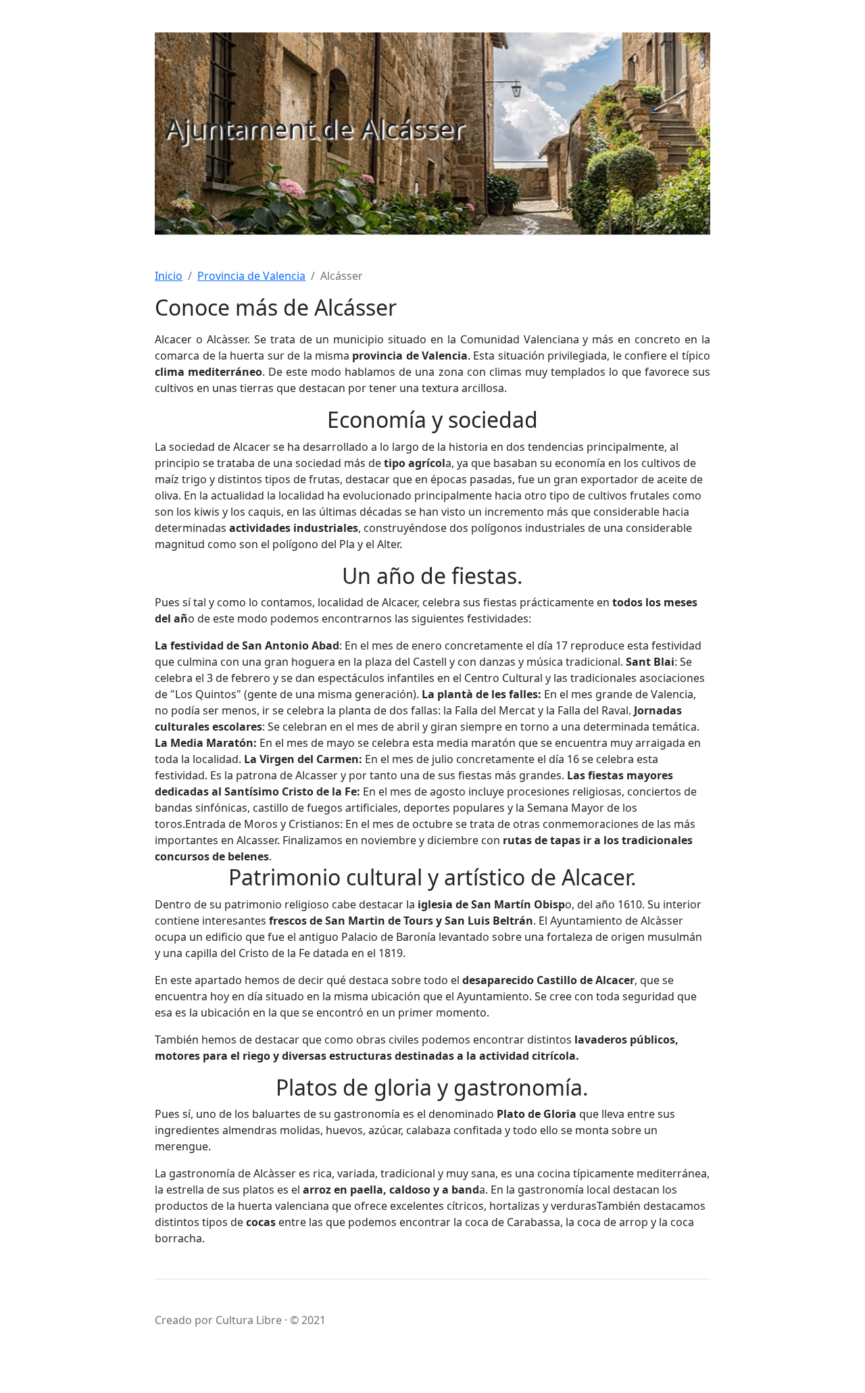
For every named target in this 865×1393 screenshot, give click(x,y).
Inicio (168, 275)
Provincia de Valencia (251, 275)
